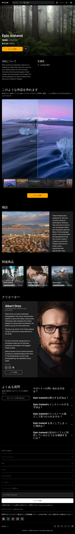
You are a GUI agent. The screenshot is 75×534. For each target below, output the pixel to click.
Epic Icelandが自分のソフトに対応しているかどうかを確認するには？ (53, 435)
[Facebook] (6, 367)
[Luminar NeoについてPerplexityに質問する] (8, 519)
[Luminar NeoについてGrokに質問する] (18, 519)
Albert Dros (14, 40)
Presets (10, 8)
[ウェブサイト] (13, 367)
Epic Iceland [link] (18, 8)
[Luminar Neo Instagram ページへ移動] (58, 526)
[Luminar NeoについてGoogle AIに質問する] (22, 519)
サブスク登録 (37, 501)
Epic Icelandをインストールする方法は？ (53, 406)
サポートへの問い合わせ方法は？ (53, 390)
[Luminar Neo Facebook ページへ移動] (55, 526)
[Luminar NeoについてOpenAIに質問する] (3, 519)
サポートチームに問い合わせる (16, 398)
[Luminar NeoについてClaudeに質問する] (13, 519)
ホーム (4, 8)
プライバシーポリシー (46, 505)
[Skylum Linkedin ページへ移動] (62, 526)
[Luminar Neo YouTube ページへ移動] (65, 526)
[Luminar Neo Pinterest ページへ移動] (72, 526)
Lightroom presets (9, 285)
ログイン (64, 3)
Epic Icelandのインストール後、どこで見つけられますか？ (53, 415)
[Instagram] (10, 367)
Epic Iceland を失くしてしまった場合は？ (53, 424)
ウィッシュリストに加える (12, 274)
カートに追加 (12, 49)
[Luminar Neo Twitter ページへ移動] (69, 526)
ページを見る (13, 372)
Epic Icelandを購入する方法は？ (53, 397)
